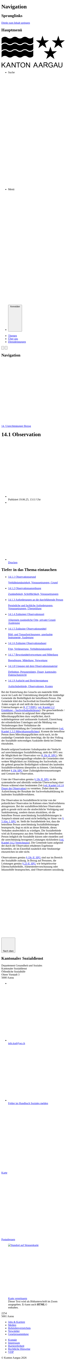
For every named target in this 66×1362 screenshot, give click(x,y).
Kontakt (12, 1339)
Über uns (13, 338)
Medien (12, 1325)
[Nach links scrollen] (2, 348)
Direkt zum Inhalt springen (15, 22)
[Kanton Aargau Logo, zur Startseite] (33, 66)
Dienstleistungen (17, 341)
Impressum (14, 1342)
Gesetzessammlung (18, 1334)
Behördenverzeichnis (19, 1328)
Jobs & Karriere (16, 1322)
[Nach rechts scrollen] (6, 348)
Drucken (12, 562)
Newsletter (14, 1331)
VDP (11, 1352)
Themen (12, 335)
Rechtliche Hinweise (19, 1349)
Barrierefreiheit (16, 1345)
